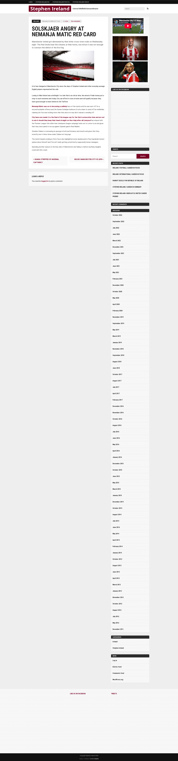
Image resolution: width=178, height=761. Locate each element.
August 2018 (117, 362)
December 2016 (118, 406)
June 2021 (116, 266)
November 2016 (118, 413)
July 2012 (116, 616)
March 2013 (117, 585)
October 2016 (117, 419)
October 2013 (117, 559)
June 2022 (116, 234)
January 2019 (117, 343)
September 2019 (118, 323)
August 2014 (117, 515)
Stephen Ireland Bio (42, 2)
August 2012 (117, 610)
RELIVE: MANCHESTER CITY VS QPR (88, 159)
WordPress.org (118, 680)
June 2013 (116, 572)
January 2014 (117, 553)
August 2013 (117, 565)
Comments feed (118, 673)
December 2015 (118, 464)
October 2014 (117, 508)
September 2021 (118, 253)
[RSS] (147, 8)
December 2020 (118, 285)
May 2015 (116, 483)
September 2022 (118, 221)
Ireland (36, 21)
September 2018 (118, 355)
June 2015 (116, 476)
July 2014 (116, 521)
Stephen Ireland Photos (61, 2)
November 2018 (118, 349)
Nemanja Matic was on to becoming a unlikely (49, 106)
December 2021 (118, 247)
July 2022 (116, 228)
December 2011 (118, 629)
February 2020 (117, 311)
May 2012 (116, 623)
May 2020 (116, 298)
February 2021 (117, 279)
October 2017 (117, 374)
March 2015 (117, 489)
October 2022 (117, 215)
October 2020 (117, 292)
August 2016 (117, 425)
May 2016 (116, 444)
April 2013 (116, 578)
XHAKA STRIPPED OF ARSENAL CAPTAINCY (46, 160)
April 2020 (116, 304)
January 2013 (117, 591)
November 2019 (118, 317)
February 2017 (117, 400)
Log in (115, 660)
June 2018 (116, 368)
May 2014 (116, 534)
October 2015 (117, 470)
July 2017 (116, 387)
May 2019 (116, 330)
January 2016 (117, 457)
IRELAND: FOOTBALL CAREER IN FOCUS (126, 168)
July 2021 (116, 260)
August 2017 (117, 381)
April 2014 (116, 540)
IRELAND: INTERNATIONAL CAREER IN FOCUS (128, 174)
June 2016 (116, 438)
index (66, 21)
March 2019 (117, 336)
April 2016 (116, 451)
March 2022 (117, 241)
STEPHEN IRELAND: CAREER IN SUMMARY (127, 187)
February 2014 (117, 546)
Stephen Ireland (50, 9)
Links (30, 2)
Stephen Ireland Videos (81, 2)
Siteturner (94, 759)
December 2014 (118, 502)
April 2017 (116, 393)
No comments (75, 21)
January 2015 (117, 495)
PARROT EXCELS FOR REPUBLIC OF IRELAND (128, 181)
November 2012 (118, 597)
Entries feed (117, 667)
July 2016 (116, 432)
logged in (45, 181)
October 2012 (117, 604)
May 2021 (116, 272)
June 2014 (116, 527)
